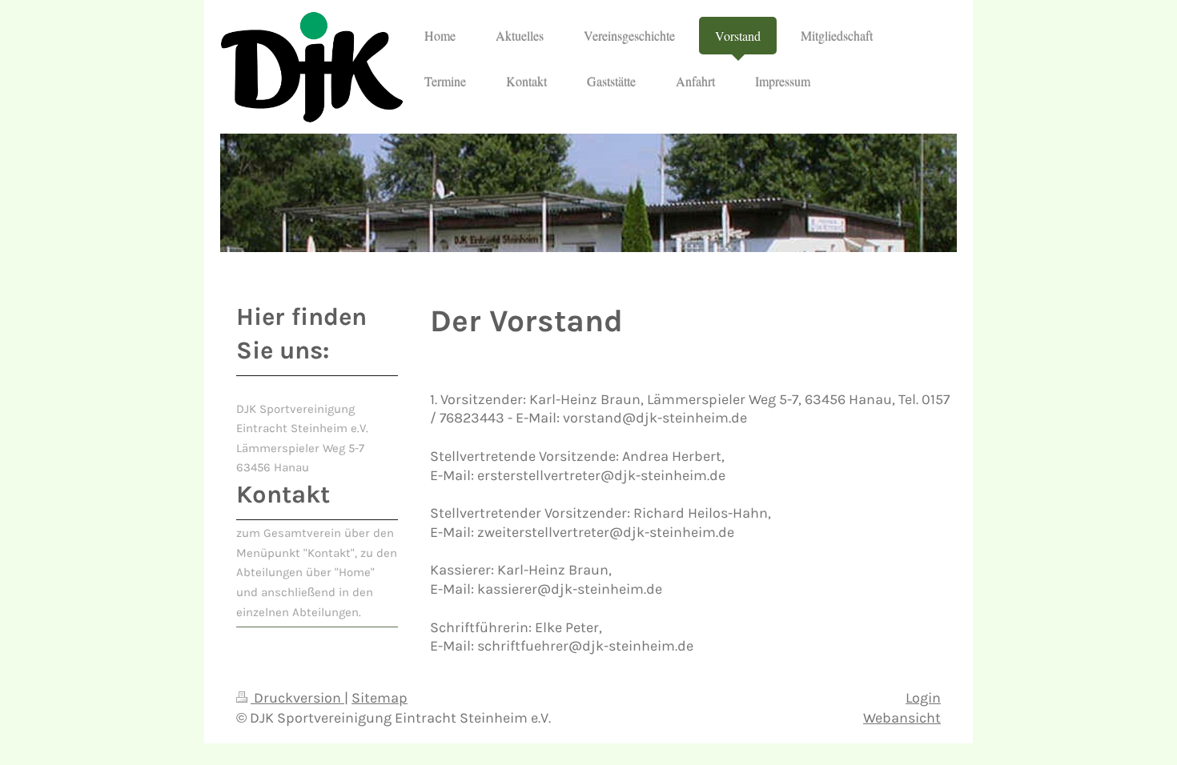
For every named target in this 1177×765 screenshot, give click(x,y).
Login (923, 698)
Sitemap (379, 698)
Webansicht (902, 718)
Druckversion (297, 698)
